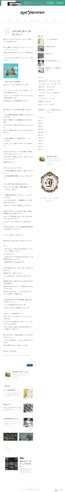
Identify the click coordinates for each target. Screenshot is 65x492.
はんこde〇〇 (55, 84)
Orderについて (7, 404)
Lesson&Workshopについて (10, 418)
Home (9, 20)
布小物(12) (25, 355)
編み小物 (42, 89)
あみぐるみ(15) (20, 355)
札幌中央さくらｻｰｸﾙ (45, 101)
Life (52, 104)
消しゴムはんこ (54, 81)
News (41, 95)
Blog (25, 20)
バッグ (41, 92)
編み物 (42, 87)
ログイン (60, 3)
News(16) (29, 355)
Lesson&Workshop (35, 20)
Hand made (43, 81)
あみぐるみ (51, 87)
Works (56, 92)
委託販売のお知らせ (51, 46)
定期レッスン (43, 104)
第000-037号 (49, 201)
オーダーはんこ (44, 84)
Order (46, 20)
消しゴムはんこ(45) (13, 355)
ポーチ (49, 92)
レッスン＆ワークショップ (47, 98)
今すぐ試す (50, 2)
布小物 (50, 89)
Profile (17, 20)
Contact (55, 20)
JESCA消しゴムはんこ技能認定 (50, 198)
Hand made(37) (6, 355)
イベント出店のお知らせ (9, 390)
